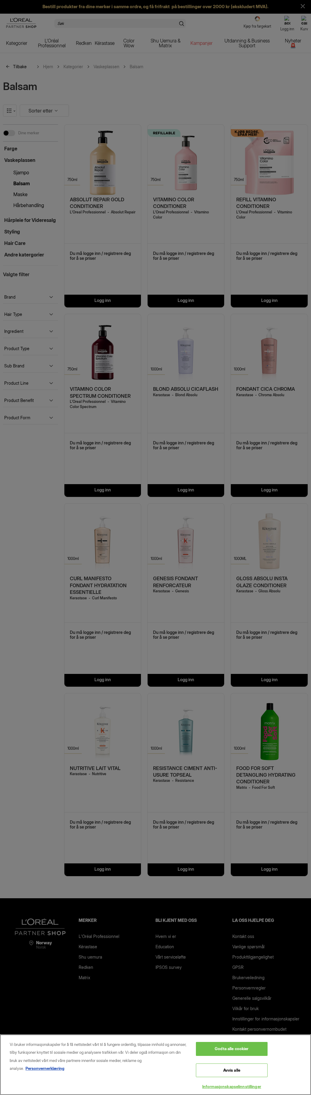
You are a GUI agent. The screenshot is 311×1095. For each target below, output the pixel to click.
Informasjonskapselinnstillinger (231, 1086)
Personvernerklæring (45, 1068)
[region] (155, 1064)
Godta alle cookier (231, 1048)
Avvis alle (231, 1070)
